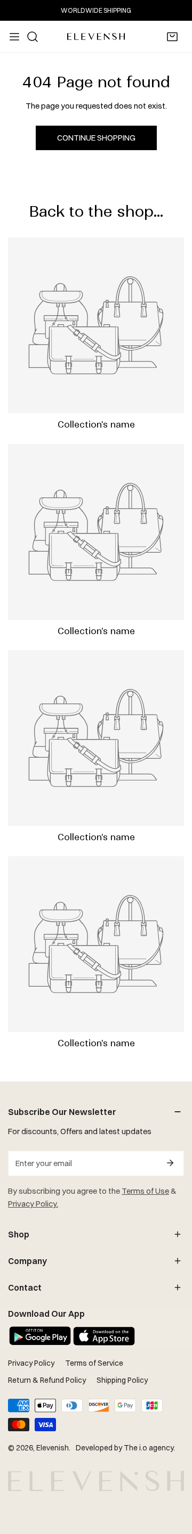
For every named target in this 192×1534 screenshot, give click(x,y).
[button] (172, 36)
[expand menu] (14, 36)
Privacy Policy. (33, 1204)
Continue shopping (96, 138)
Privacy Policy (31, 1363)
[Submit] (170, 1163)
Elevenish (52, 1448)
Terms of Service (94, 1363)
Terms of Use (145, 1191)
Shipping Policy (122, 1380)
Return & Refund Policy (47, 1380)
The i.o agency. (149, 1448)
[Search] (32, 36)
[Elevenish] (96, 36)
